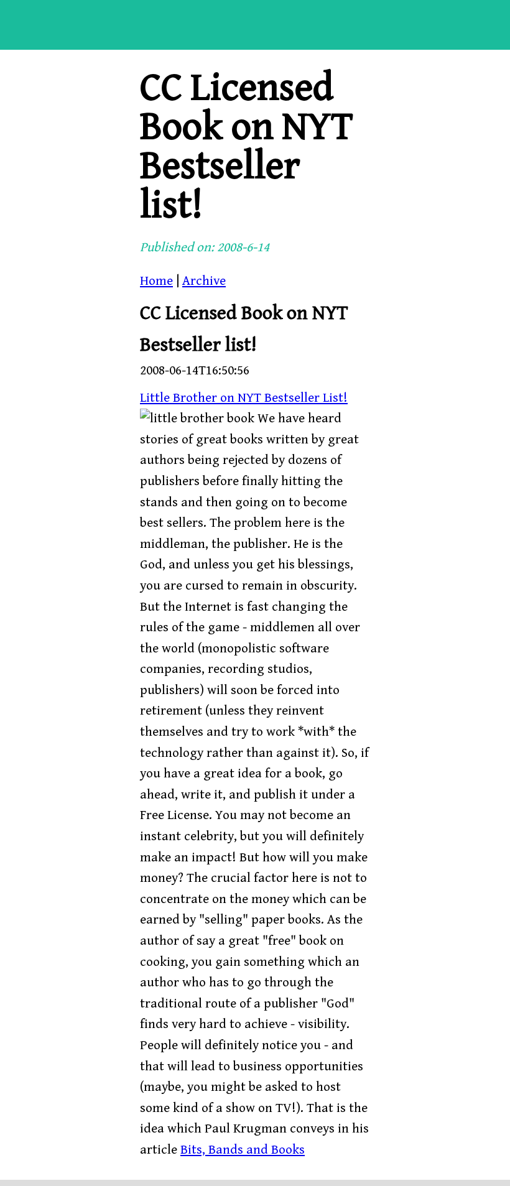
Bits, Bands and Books (242, 1149)
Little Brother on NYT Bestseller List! (244, 398)
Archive (204, 281)
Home (156, 281)
